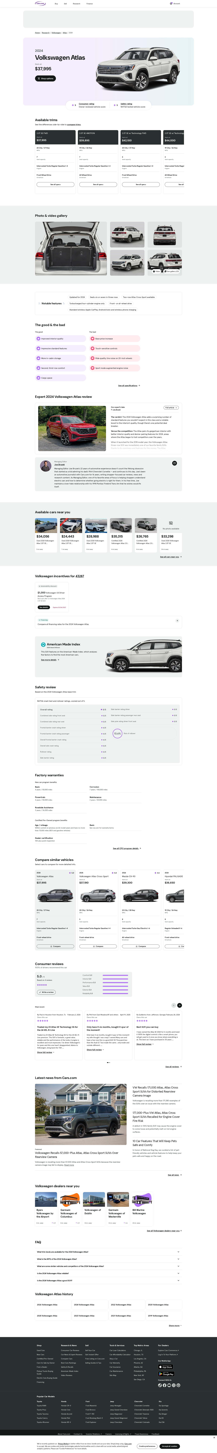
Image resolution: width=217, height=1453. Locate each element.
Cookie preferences (147, 1446)
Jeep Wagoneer (116, 1414)
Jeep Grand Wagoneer (119, 1418)
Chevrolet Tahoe (140, 1418)
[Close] (214, 1437)
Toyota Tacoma (42, 1414)
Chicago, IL (138, 1350)
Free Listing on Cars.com (95, 1359)
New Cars (40, 1354)
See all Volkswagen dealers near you (163, 1230)
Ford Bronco (90, 1410)
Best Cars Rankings (68, 1363)
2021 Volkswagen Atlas (121, 1315)
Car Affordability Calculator (120, 1354)
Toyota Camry (42, 1418)
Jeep (112, 1401)
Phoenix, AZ (138, 1363)
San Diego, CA (139, 1379)
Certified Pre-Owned (45, 1359)
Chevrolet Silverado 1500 (143, 1410)
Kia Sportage (164, 1405)
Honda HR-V (66, 1422)
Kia (160, 1401)
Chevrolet (138, 1401)
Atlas (65, 33)
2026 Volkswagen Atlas (47, 1304)
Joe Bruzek (117, 410)
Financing (40, 1382)
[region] (108, 1444)
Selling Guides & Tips (93, 1363)
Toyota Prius (41, 1410)
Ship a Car (114, 1359)
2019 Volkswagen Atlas (158, 1315)
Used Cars (41, 1350)
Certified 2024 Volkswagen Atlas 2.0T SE (144, 542)
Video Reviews (66, 1375)
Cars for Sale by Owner (46, 1363)
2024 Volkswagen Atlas (84, 1304)
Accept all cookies (169, 1446)
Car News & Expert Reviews (71, 1354)
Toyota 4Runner (43, 1422)
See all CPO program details (126, 848)
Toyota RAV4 (41, 1405)
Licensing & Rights (122, 1434)
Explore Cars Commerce (167, 1350)
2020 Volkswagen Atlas (158, 1304)
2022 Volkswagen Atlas (121, 1304)
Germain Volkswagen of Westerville (116, 1213)
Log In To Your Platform (167, 1354)
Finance (90, 4)
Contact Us (78, 1434)
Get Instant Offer (92, 1354)
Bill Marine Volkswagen (139, 1211)
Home (37, 33)
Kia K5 (161, 1418)
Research (76, 4)
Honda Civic (65, 1410)
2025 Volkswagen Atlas (47, 1315)
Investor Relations (93, 1434)
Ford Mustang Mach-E (94, 1418)
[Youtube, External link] (169, 1385)
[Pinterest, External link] (178, 1385)
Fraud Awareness (141, 1434)
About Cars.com (64, 1434)
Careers (108, 1434)
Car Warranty (115, 1363)
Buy (56, 4)
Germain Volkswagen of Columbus (69, 1213)
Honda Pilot (65, 1418)
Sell (65, 4)
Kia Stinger (163, 1414)
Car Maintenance (116, 1371)
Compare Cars (66, 1359)
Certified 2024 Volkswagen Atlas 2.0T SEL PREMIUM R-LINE (119, 542)
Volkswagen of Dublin (93, 1211)
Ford (87, 1401)
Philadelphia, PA (140, 1371)
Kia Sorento (163, 1410)
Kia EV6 (162, 1422)
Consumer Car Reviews (70, 1350)
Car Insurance (115, 1367)
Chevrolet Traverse (141, 1414)
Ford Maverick (91, 1405)
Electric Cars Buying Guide (47, 1378)
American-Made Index (69, 1371)
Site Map (113, 1375)
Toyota (39, 1401)
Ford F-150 (90, 1414)
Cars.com (128, 1444)
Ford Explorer (91, 1422)
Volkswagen (56, 33)
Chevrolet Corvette (141, 1405)
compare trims (74, 124)
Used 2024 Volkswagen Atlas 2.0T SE (95, 542)
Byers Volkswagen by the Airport (45, 1213)
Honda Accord (66, 1414)
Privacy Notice (63, 1444)
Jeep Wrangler (115, 1405)
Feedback (155, 1434)
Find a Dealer (42, 1367)
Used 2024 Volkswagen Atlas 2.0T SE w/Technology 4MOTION (45, 542)
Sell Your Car (90, 1350)
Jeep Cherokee (116, 1422)
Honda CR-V (66, 1405)
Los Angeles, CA (140, 1359)
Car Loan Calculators (118, 1350)
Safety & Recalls (67, 1367)
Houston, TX (138, 1354)
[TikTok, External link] (160, 1385)
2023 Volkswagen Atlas (84, 1315)
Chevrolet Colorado (142, 1422)
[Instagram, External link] (174, 1385)
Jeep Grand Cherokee (118, 1410)
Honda (63, 1401)
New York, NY (139, 1375)
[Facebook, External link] (164, 1385)
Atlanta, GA (138, 1367)
